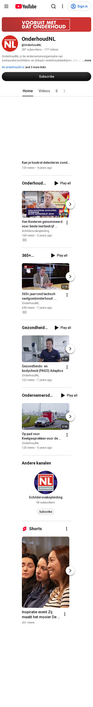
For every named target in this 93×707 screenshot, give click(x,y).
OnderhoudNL (30, 303)
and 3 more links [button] (35, 67)
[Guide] (6, 6)
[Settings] (62, 6)
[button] (64, 91)
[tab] (27, 91)
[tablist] (46, 91)
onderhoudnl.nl (14, 67)
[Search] (53, 6)
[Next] (70, 204)
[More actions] (67, 222)
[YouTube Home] (26, 6)
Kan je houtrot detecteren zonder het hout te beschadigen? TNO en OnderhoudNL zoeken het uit (46, 162)
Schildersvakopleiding (35, 231)
